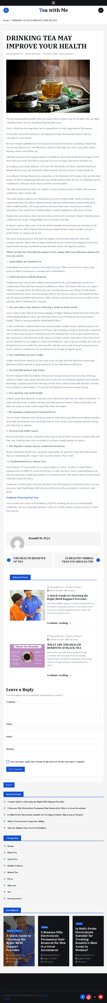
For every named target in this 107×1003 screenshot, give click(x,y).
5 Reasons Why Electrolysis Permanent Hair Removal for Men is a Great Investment (47, 808)
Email (9, 736)
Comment (11, 702)
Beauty (11, 846)
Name (9, 724)
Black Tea (12, 852)
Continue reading (58, 623)
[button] (97, 911)
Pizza (10, 879)
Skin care (12, 885)
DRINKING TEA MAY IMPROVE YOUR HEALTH (34, 20)
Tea (9, 892)
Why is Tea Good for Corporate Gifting (26, 821)
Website (10, 749)
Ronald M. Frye (16, 53)
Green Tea (12, 859)
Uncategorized (14, 898)
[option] (19, 941)
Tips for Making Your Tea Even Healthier (27, 828)
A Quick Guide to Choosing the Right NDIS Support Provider (36, 801)
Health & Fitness (32, 53)
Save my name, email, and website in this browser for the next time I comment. (47, 761)
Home (6, 20)
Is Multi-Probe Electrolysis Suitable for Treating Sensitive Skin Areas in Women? (45, 814)
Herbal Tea (13, 872)
